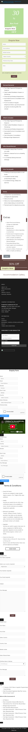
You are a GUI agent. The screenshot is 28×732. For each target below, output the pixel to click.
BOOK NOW (12, 549)
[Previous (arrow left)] (1, 726)
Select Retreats (3, 400)
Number (2, 385)
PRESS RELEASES (6, 288)
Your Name (2, 625)
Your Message (3, 462)
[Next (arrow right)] (4, 726)
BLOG (2, 290)
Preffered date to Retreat (6, 661)
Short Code (4, 340)
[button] (10, 28)
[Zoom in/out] (11, 724)
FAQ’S (3, 318)
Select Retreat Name (5, 655)
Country (2, 395)
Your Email (2, 631)
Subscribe (14, 345)
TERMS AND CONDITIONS (8, 326)
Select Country (3, 637)
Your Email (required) (5, 577)
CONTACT (4, 320)
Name (1, 376)
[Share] (4, 724)
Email (1, 381)
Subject (2, 583)
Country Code (3, 643)
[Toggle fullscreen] (8, 724)
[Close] (1, 722)
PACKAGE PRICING (6, 294)
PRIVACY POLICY (5, 292)
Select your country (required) (7, 564)
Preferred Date (3, 405)
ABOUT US (4, 287)
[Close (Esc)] (1, 724)
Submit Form (4, 415)
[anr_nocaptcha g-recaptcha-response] (11, 72)
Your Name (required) (5, 557)
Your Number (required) (5, 570)
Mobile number (3, 649)
